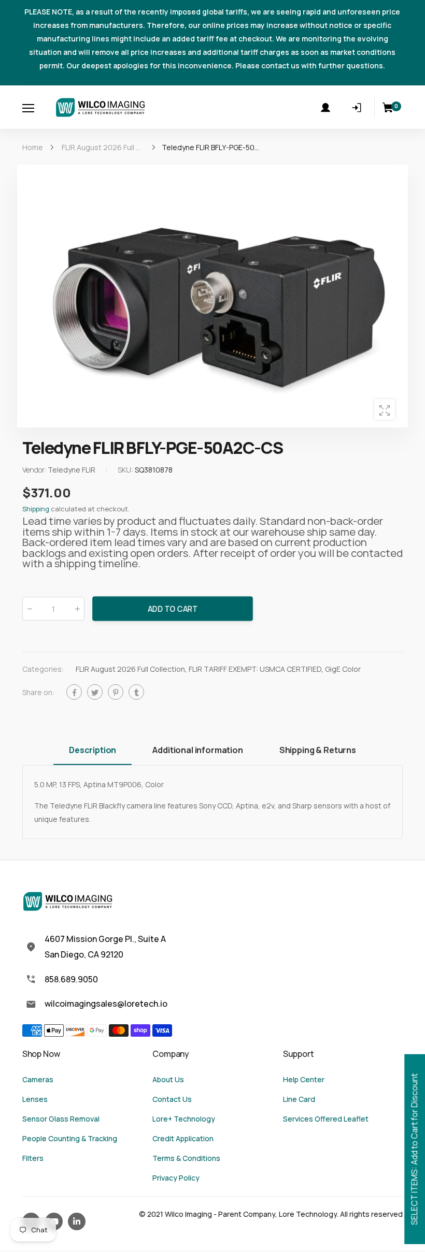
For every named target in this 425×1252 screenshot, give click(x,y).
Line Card (299, 1099)
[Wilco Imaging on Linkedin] (77, 1221)
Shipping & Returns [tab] (317, 750)
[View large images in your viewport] (384, 409)
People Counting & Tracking (69, 1138)
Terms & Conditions (186, 1158)
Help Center (303, 1079)
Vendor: (35, 470)
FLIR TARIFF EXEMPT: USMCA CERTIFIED (255, 669)
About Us (168, 1079)
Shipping (35, 509)
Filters (33, 1158)
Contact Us (172, 1099)
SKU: (126, 470)
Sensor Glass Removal (61, 1119)
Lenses (35, 1099)
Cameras (37, 1079)
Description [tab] (92, 750)
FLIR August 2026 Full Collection (130, 669)
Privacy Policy (176, 1178)
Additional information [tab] (197, 750)
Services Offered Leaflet (326, 1119)
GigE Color (343, 669)
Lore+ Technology (183, 1119)
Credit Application (183, 1138)
